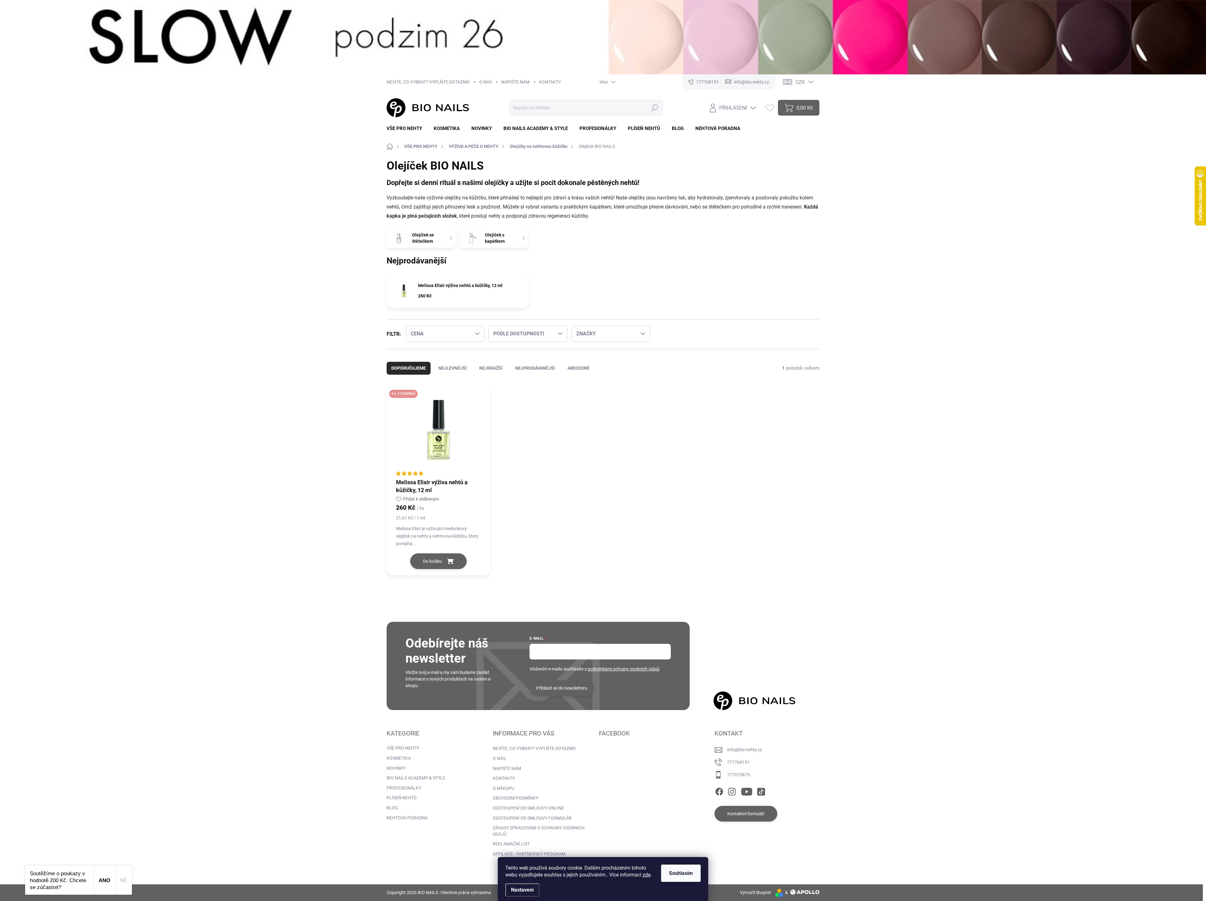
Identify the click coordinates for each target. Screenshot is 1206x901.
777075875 (738, 774)
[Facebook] (719, 790)
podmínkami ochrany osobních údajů (624, 668)
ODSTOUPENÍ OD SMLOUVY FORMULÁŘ (532, 818)
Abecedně (578, 368)
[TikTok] (761, 790)
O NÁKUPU (503, 788)
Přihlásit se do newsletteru (561, 688)
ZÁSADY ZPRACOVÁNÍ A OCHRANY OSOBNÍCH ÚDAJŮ (538, 831)
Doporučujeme (408, 368)
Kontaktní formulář (745, 813)
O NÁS (485, 81)
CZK (800, 82)
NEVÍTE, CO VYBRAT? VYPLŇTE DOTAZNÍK (428, 81)
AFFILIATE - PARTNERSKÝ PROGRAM (529, 853)
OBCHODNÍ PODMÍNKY (515, 798)
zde (646, 875)
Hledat (654, 107)
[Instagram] (731, 790)
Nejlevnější (452, 368)
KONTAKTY (550, 81)
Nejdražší (491, 368)
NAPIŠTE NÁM (515, 81)
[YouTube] (747, 790)
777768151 (738, 762)
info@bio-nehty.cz (744, 749)
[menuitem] (407, 128)
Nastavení (522, 890)
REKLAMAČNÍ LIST (511, 843)
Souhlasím (681, 873)
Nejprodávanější (535, 368)
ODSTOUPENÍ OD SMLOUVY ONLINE (528, 808)
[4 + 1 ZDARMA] (438, 432)
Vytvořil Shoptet (755, 892)
